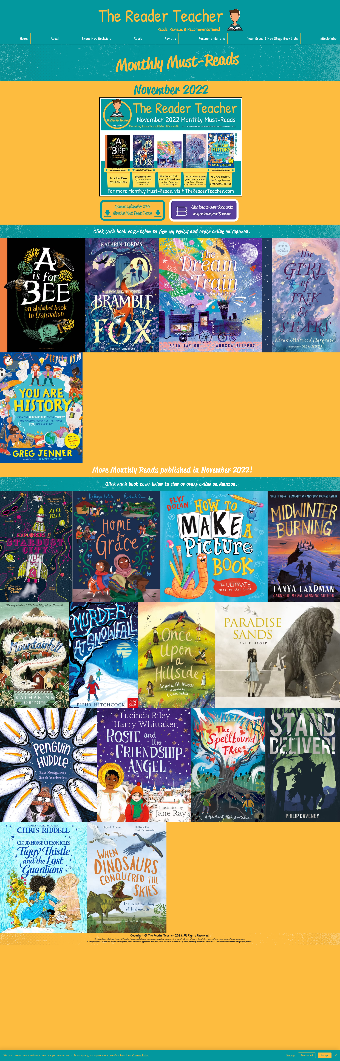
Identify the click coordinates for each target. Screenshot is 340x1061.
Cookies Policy (140, 1055)
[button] (88, 38)
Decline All (307, 1055)
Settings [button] (290, 1055)
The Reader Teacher (160, 15)
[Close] (336, 1055)
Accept (324, 1055)
